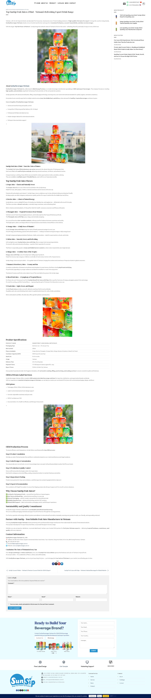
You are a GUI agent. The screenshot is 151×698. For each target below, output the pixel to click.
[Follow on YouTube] (28, 690)
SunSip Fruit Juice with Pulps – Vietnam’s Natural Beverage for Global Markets (85, 570)
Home (92, 676)
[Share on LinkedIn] (62, 563)
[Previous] (33, 645)
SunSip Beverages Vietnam (46, 633)
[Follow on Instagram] (19, 690)
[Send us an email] (22, 690)
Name (10, 596)
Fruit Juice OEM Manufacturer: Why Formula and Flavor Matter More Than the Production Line (129, 41)
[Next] (74, 645)
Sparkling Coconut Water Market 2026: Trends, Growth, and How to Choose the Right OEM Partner (129, 55)
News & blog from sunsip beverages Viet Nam (17, 9)
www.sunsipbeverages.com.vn (21, 545)
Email (44, 596)
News (67, 3)
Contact (72, 3)
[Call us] (24, 690)
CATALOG (61, 3)
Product (52, 3)
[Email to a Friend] (56, 563)
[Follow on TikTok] (20, 690)
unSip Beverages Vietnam (20, 86)
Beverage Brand (48, 627)
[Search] (143, 3)
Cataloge (122, 680)
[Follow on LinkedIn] (26, 690)
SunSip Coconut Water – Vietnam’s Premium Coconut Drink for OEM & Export (29, 570)
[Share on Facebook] (53, 563)
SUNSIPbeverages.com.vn (55, 677)
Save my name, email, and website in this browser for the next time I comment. (32, 604)
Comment (11, 583)
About (121, 676)
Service (92, 680)
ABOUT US (44, 3)
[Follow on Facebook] (17, 690)
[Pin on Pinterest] (59, 563)
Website (78, 596)
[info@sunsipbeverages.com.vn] (124, 3)
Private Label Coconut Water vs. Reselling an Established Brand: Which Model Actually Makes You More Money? (129, 48)
